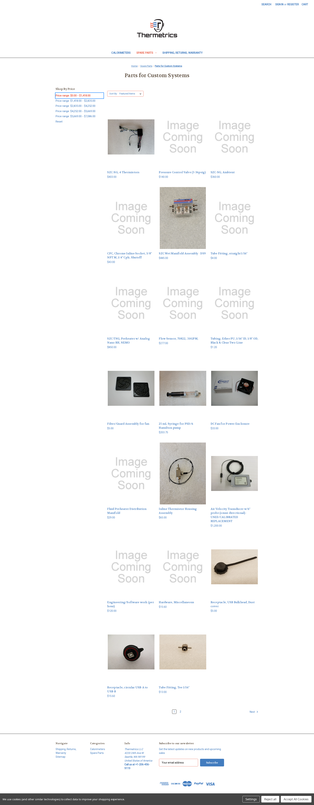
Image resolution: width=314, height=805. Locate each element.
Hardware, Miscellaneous (176, 602)
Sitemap (60, 756)
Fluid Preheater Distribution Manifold (126, 511)
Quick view (131, 133)
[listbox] (131, 93)
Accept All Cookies (296, 799)
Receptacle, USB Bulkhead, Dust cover (233, 604)
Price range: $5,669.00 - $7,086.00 (75, 116)
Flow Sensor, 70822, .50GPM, (178, 338)
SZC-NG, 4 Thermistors (123, 172)
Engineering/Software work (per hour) (130, 604)
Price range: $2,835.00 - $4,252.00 (75, 106)
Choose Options (183, 569)
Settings (251, 799)
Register (293, 4)
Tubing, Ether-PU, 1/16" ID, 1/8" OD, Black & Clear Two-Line (234, 341)
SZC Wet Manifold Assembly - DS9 (182, 253)
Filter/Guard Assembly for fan (128, 424)
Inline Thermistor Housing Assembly (178, 511)
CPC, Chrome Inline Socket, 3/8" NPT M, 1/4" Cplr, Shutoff (129, 255)
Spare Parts (144, 52)
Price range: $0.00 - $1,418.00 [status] (73, 95)
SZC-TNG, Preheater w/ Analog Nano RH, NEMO (128, 341)
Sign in (279, 4)
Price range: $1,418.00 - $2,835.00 (75, 100)
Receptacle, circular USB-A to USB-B (127, 689)
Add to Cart (131, 140)
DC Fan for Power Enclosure (230, 424)
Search (266, 4)
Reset (59, 121)
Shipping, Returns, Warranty (182, 52)
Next (252, 711)
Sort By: (113, 93)
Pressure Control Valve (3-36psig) (182, 172)
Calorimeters (121, 52)
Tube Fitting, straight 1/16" (229, 253)
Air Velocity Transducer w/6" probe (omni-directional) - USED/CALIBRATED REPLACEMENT (230, 515)
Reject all (270, 799)
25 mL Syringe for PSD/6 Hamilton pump (176, 426)
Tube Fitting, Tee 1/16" (174, 687)
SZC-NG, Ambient (223, 172)
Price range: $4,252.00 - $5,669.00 (75, 111)
